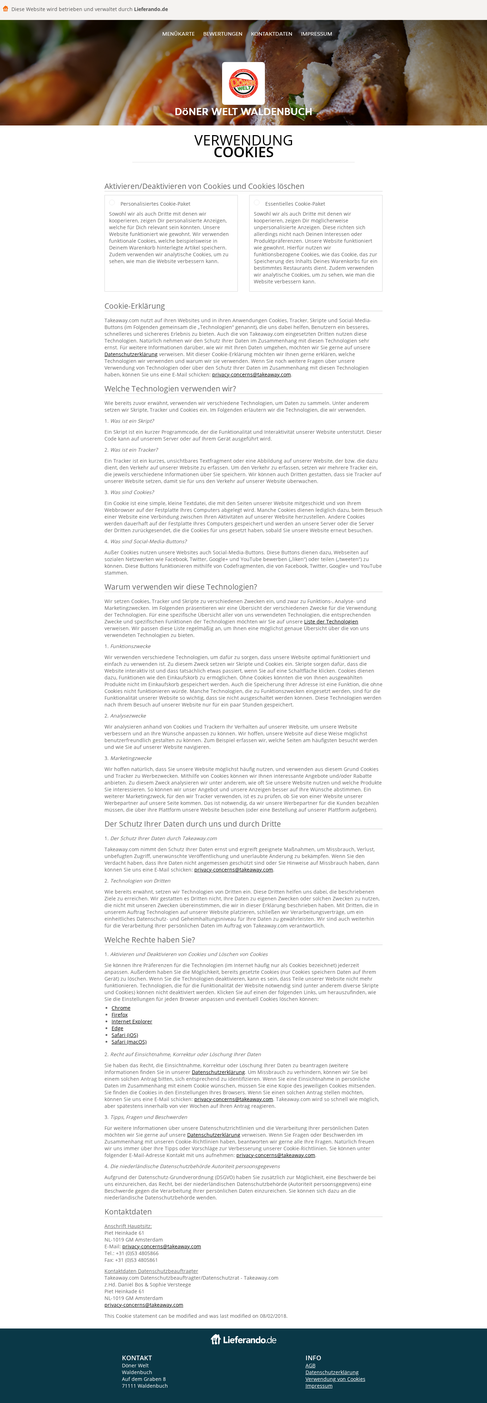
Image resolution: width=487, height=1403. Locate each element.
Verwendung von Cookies (335, 1379)
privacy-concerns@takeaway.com (251, 374)
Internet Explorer (132, 1021)
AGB (311, 1365)
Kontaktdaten (271, 33)
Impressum (316, 33)
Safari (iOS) (125, 1035)
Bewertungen (222, 33)
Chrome (121, 1007)
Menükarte (178, 33)
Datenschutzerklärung (131, 354)
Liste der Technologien (331, 621)
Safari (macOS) (129, 1041)
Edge (117, 1028)
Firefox (120, 1014)
